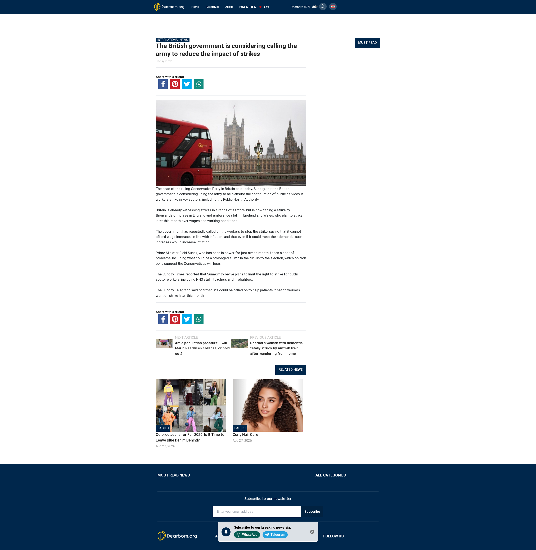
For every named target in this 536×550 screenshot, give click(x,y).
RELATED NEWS (291, 370)
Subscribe (312, 512)
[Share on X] (187, 84)
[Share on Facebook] (163, 84)
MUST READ (367, 43)
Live (266, 6)
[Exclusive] (212, 6)
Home (195, 6)
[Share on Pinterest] (175, 84)
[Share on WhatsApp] (199, 84)
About (229, 6)
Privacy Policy (247, 6)
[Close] (312, 531)
